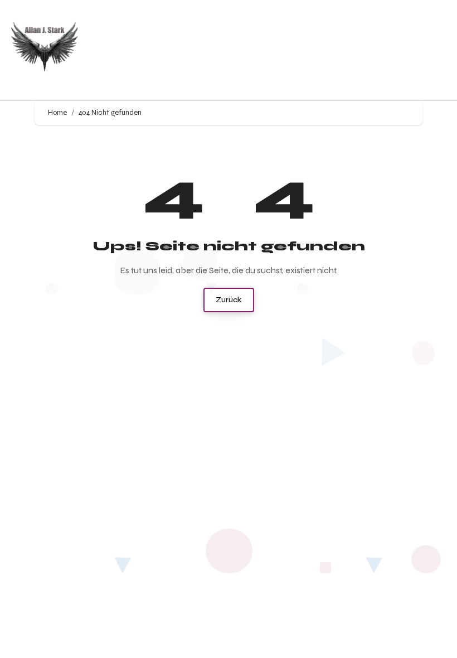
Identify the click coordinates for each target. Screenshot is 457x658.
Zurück (229, 299)
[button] (304, 50)
